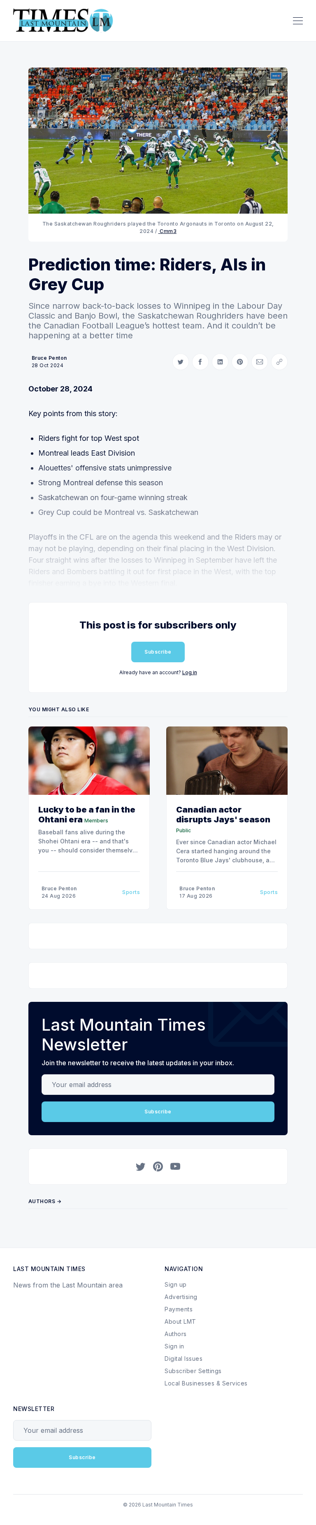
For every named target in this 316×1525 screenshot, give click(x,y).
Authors (176, 1333)
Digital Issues (183, 1358)
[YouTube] (175, 1166)
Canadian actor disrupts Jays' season (223, 814)
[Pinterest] (158, 1166)
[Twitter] (140, 1166)
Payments (179, 1309)
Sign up (176, 1284)
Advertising (181, 1296)
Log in (189, 672)
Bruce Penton (49, 358)
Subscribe (158, 652)
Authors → (45, 1201)
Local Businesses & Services (206, 1383)
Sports (131, 892)
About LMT (180, 1321)
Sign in (174, 1346)
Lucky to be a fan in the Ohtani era (86, 814)
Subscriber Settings (193, 1370)
